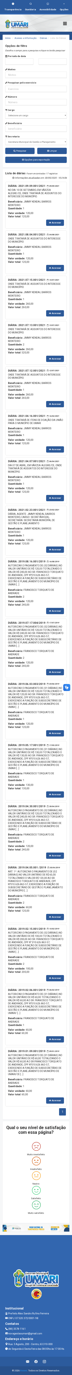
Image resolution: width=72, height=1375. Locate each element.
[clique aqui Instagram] (44, 1361)
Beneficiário (14, 123)
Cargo (11, 110)
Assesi (23, 1370)
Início (8, 38)
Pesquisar (21, 151)
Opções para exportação (37, 159)
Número (12, 97)
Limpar (53, 151)
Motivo (11, 69)
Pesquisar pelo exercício (21, 82)
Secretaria (13, 136)
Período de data (16, 56)
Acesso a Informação (26, 38)
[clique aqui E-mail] (28, 1361)
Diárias (43, 38)
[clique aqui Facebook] (36, 1361)
